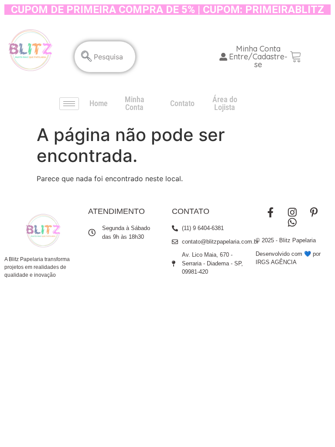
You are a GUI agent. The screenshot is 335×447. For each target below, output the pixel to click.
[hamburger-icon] (69, 103)
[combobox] (105, 56)
